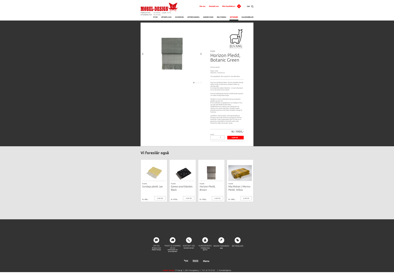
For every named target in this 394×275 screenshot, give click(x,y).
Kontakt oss (214, 6)
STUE (155, 17)
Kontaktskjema (225, 270)
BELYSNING (221, 17)
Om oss (202, 6)
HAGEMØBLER (247, 17)
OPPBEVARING (193, 17)
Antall (212, 134)
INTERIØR (234, 17)
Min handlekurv (228, 6)
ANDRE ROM (208, 17)
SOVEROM (179, 17)
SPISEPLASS (166, 17)
